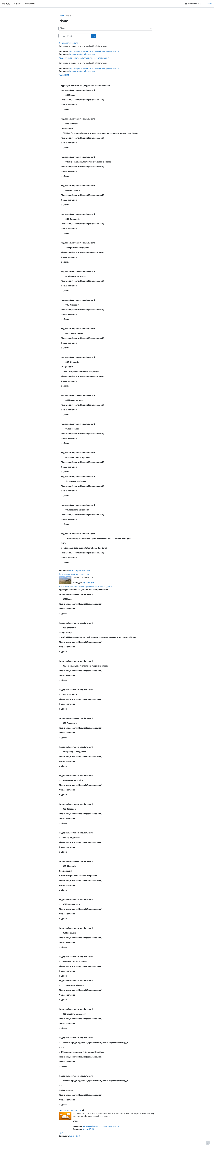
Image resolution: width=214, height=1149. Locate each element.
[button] (193, 3)
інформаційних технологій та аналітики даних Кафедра (94, 51)
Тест (61, 1133)
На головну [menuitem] (30, 3)
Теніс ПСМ (64, 75)
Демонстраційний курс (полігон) (74, 574)
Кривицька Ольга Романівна (82, 54)
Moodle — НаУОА (11, 3)
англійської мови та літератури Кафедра (101, 1126)
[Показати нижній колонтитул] (208, 1143)
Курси (61, 15)
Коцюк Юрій (88, 583)
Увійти (209, 3)
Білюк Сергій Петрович (79, 570)
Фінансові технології (68, 43)
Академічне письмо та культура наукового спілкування (84, 58)
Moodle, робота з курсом (70, 1110)
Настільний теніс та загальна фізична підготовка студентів (85, 586)
